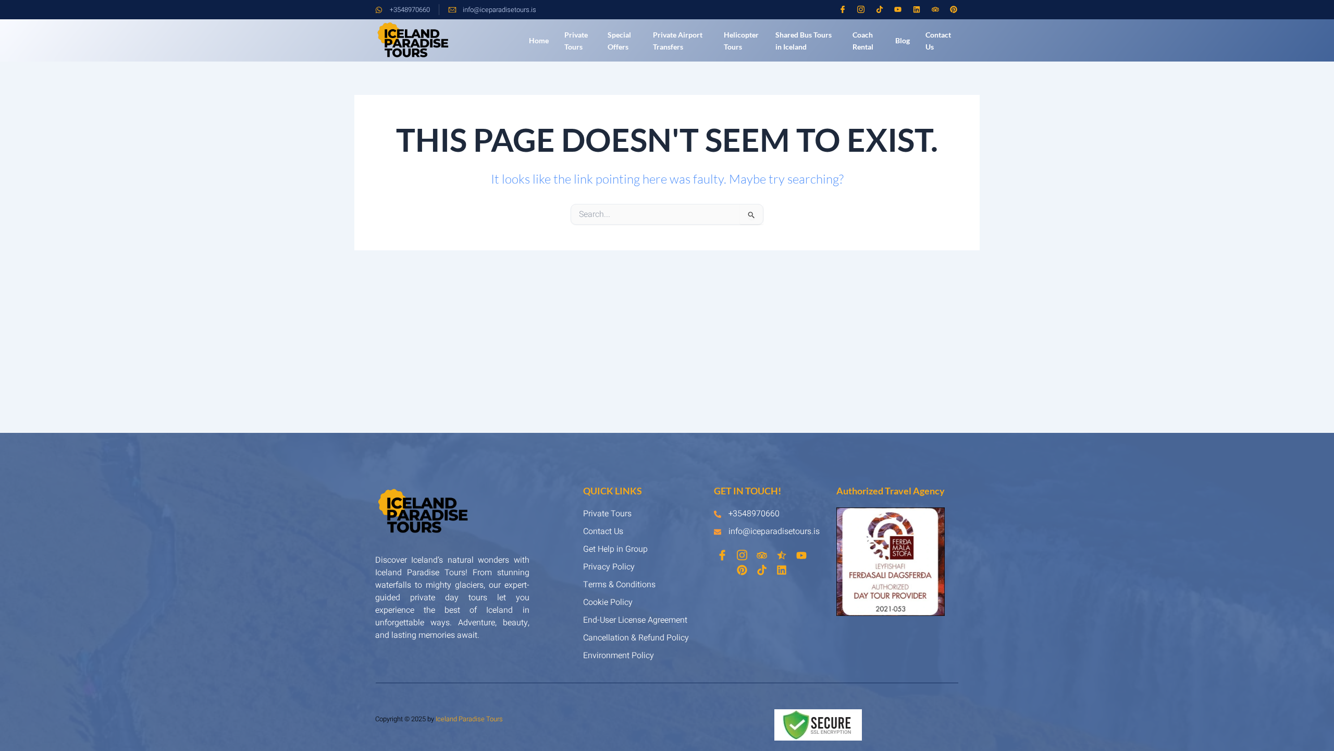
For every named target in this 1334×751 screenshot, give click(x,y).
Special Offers (619, 40)
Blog (902, 40)
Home (539, 40)
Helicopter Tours (741, 40)
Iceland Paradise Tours (469, 719)
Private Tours (576, 40)
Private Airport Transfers (677, 40)
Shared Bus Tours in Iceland (803, 40)
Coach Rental (863, 40)
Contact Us (938, 40)
